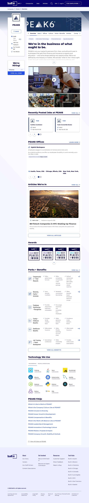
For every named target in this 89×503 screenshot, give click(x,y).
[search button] (51, 3)
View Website (16, 51)
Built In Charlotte (73, 465)
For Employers (72, 3)
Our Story (26, 459)
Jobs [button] (39, 33)
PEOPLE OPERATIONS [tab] (44, 363)
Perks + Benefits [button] (60, 33)
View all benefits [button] (54, 350)
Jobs (38, 3)
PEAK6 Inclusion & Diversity (38, 411)
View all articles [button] (54, 235)
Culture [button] (50, 33)
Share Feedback (58, 462)
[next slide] (34, 134)
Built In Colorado (73, 471)
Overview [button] (33, 33)
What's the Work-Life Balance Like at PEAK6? (44, 421)
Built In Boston (72, 462)
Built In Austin (72, 459)
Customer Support (59, 459)
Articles (45, 3)
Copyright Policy (35, 494)
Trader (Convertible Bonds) (64, 125)
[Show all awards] (54, 262)
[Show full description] (54, 62)
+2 (79, 292)
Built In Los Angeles (74, 475)
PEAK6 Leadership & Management (40, 424)
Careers (25, 462)
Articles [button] (68, 33)
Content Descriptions (29, 468)
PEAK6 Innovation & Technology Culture (42, 427)
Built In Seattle (72, 484)
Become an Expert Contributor (44, 464)
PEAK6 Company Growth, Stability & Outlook (44, 434)
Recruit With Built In (43, 459)
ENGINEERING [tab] (32, 363)
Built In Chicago (73, 468)
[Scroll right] (79, 33)
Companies (29, 3)
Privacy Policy (43, 494)
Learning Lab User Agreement (12, 494)
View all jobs (16, 73)
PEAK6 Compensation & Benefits (40, 417)
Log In (62, 3)
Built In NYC (72, 478)
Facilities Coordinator (36, 125)
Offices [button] (45, 33)
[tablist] (54, 363)
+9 (79, 340)
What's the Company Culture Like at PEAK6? (44, 407)
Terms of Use (50, 494)
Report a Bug (57, 465)
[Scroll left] (28, 33)
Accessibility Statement (24, 494)
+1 (79, 277)
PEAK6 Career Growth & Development (42, 414)
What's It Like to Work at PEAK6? (40, 404)
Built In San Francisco (74, 481)
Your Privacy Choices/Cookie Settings (62, 494)
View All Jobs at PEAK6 (38, 441)
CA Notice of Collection (75, 494)
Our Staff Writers (28, 465)
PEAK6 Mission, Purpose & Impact (40, 431)
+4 (79, 328)
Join (56, 3)
